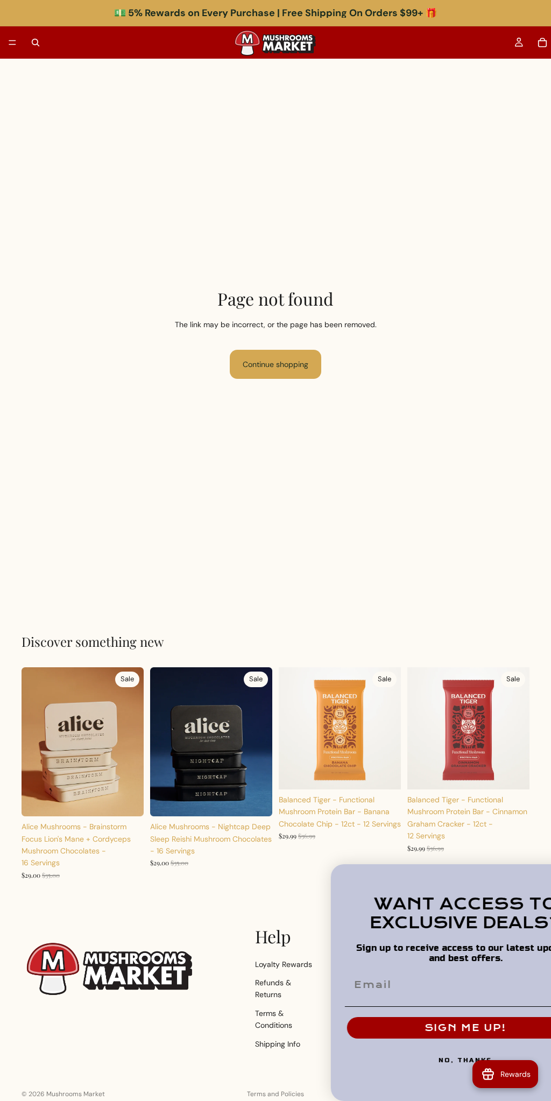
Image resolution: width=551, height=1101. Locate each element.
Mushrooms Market (75, 1094)
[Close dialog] (539, 876)
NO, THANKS (416, 1060)
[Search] (35, 42)
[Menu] (12, 42)
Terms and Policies (275, 1094)
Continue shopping (275, 364)
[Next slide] (132, 742)
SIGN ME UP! (417, 1027)
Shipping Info (277, 1044)
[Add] (127, 799)
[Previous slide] (33, 742)
